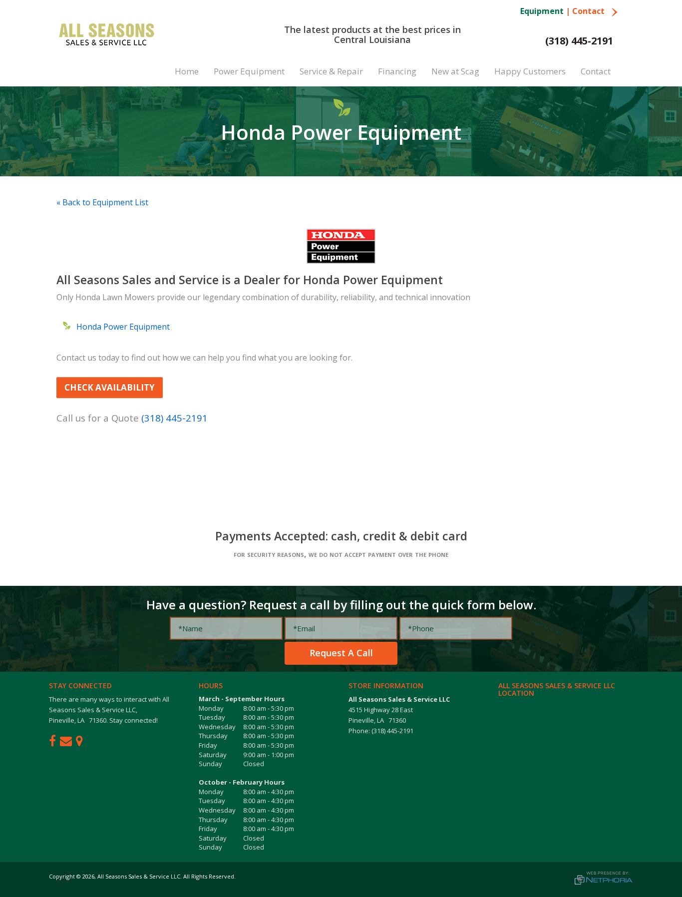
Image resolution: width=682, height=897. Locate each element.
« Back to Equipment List (102, 202)
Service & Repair (331, 71)
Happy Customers (530, 71)
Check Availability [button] (109, 387)
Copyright (62, 876)
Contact (589, 10)
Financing (397, 71)
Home (187, 71)
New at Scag (455, 71)
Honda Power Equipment (123, 326)
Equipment (542, 10)
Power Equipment (249, 71)
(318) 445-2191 (579, 40)
